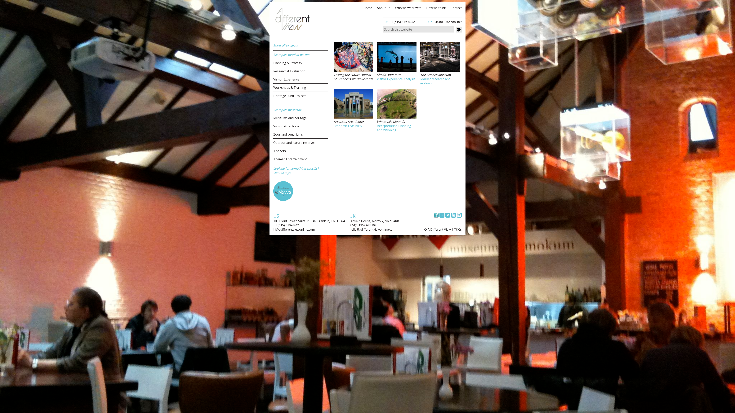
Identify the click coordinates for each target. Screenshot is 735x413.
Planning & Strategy (287, 63)
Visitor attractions (286, 126)
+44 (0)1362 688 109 (445, 22)
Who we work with (408, 8)
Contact (456, 8)
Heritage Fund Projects (289, 96)
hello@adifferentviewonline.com (372, 229)
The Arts (279, 151)
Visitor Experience (286, 79)
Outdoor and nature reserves (294, 143)
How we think (436, 8)
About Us (383, 8)
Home (367, 8)
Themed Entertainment (290, 159)
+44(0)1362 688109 (363, 225)
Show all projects (285, 45)
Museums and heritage (290, 118)
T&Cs (458, 229)
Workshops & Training (289, 87)
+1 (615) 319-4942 (400, 22)
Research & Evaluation (289, 71)
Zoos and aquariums (288, 134)
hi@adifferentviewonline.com (294, 229)
